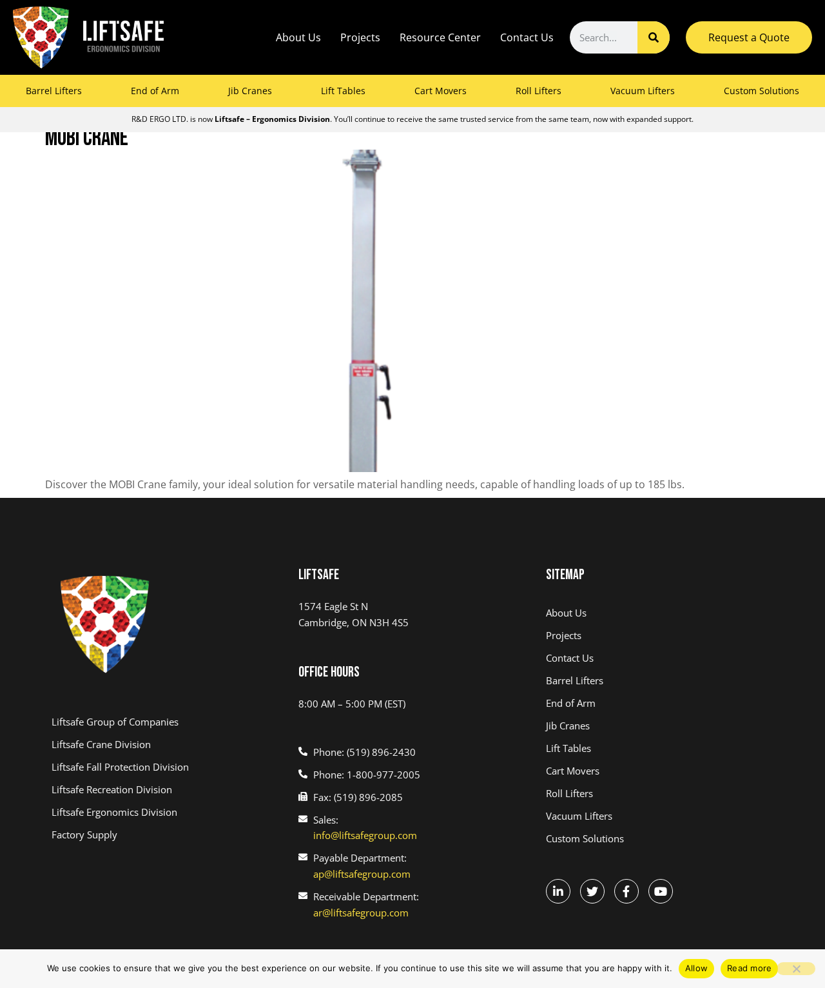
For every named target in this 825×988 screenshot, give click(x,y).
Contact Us (527, 37)
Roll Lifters (538, 90)
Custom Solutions (761, 90)
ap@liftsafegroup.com (362, 873)
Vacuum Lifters (642, 90)
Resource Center (440, 37)
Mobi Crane (86, 138)
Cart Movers (440, 90)
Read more (749, 968)
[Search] (653, 37)
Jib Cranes (250, 90)
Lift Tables (343, 90)
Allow (696, 968)
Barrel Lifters (54, 90)
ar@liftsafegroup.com (361, 912)
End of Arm (155, 90)
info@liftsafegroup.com (365, 835)
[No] (796, 968)
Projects (360, 37)
